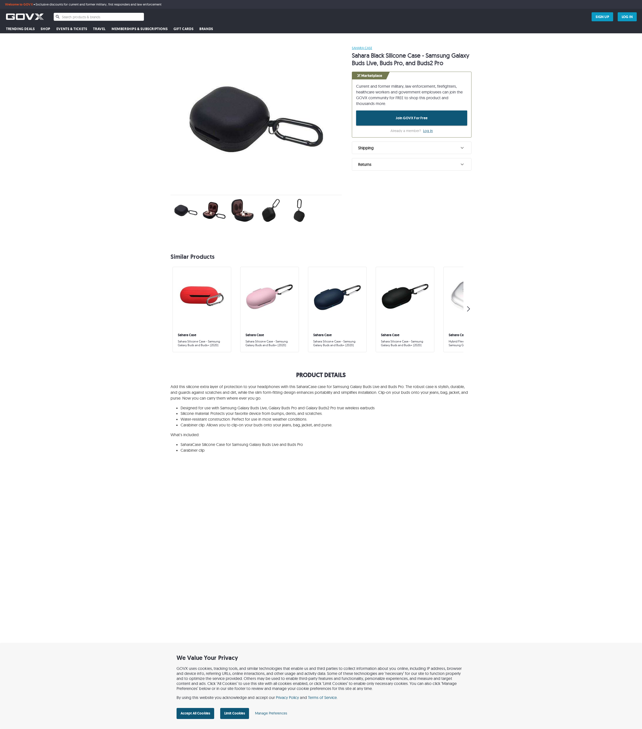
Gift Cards (183, 29)
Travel (99, 29)
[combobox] (99, 17)
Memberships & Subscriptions (140, 29)
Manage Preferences (271, 713)
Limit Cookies (234, 713)
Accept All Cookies (195, 713)
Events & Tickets (71, 29)
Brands (206, 29)
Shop (45, 29)
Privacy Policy (287, 697)
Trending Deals (20, 29)
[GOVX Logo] (25, 17)
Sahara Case (362, 48)
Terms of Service (322, 697)
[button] (411, 148)
